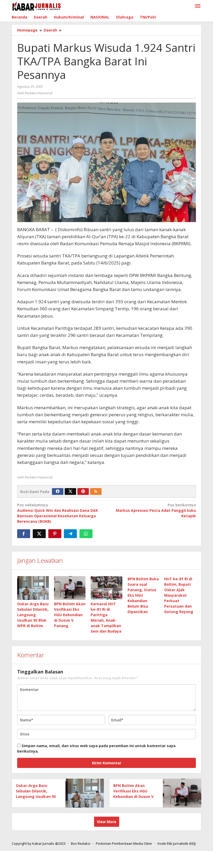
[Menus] (197, 6)
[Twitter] (70, 491)
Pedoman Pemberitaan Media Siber (124, 843)
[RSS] (96, 491)
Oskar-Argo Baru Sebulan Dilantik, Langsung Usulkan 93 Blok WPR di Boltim (33, 614)
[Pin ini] (54, 533)
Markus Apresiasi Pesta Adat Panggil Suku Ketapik (156, 510)
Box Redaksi (80, 843)
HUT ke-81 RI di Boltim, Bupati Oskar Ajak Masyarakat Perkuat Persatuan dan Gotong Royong (178, 595)
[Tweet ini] (39, 533)
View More (106, 821)
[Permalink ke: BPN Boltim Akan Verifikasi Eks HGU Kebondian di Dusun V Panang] (70, 588)
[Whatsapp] (85, 533)
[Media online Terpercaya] (37, 6)
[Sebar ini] (23, 533)
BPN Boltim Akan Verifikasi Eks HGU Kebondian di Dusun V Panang (69, 614)
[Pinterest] (83, 491)
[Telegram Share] (70, 533)
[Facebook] (57, 491)
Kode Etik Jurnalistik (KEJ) (177, 843)
